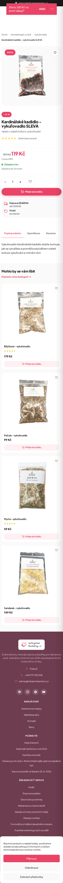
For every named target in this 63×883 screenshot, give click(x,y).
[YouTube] (43, 692)
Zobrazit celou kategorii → (16, 276)
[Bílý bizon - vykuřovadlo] (31, 312)
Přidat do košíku (34, 191)
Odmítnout (31, 867)
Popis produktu (12, 233)
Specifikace (33, 233)
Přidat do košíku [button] (33, 364)
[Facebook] (19, 692)
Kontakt (31, 721)
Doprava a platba (31, 793)
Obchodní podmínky (31, 799)
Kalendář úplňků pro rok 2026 (31, 749)
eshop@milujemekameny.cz (33, 3)
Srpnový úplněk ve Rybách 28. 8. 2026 (31, 771)
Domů (4, 34)
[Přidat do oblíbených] (55, 53)
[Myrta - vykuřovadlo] (31, 485)
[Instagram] (27, 692)
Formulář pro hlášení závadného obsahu (31, 824)
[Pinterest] (35, 692)
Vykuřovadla (40, 34)
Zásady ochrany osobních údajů (31, 812)
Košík (31, 787)
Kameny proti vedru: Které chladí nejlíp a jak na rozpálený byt (31, 763)
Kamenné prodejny (32, 708)
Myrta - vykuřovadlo (15, 518)
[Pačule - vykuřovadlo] (31, 402)
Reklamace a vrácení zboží (31, 805)
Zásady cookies (31, 818)
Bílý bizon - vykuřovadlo (17, 346)
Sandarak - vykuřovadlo (17, 608)
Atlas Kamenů (31, 742)
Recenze (51, 233)
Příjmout (31, 858)
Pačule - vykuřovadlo (15, 435)
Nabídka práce (31, 715)
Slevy (31, 727)
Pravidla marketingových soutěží (32, 830)
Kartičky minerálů (31, 755)
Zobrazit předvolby (31, 876)
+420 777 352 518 (34, 675)
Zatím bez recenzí (27, 138)
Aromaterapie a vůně (21, 34)
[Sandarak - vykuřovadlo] (31, 574)
